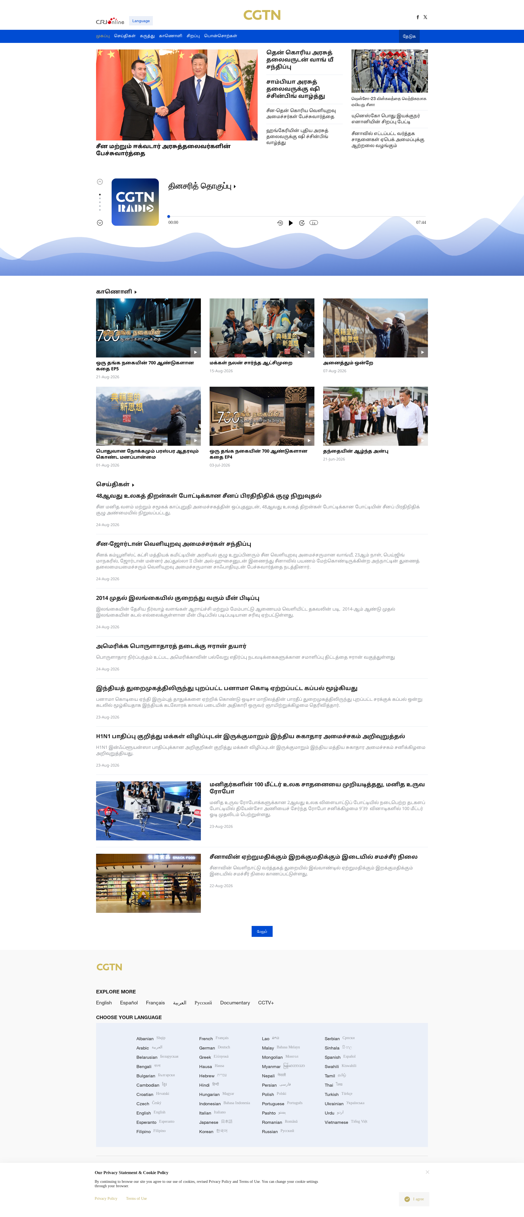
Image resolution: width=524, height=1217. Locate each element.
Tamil (335, 1075)
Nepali (274, 1075)
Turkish (338, 1094)
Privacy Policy (106, 1199)
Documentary (235, 1002)
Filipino (151, 1131)
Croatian (152, 1094)
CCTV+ (266, 1002)
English (104, 1002)
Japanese (216, 1122)
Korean (213, 1131)
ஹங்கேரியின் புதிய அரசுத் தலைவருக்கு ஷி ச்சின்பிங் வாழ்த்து (297, 137)
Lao (270, 1038)
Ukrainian (344, 1103)
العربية (179, 1002)
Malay (281, 1048)
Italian (212, 1113)
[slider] (168, 216)
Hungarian (216, 1094)
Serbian (340, 1038)
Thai (334, 1085)
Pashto (274, 1113)
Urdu (334, 1113)
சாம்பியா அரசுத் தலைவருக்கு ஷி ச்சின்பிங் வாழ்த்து (295, 89)
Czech (148, 1103)
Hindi (209, 1085)
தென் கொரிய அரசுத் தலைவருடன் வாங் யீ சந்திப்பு (300, 60)
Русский (203, 1002)
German (214, 1048)
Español (129, 1002)
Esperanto (155, 1122)
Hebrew (213, 1075)
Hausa (211, 1066)
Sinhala (338, 1048)
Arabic (149, 1048)
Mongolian (280, 1057)
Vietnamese (346, 1122)
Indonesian (224, 1103)
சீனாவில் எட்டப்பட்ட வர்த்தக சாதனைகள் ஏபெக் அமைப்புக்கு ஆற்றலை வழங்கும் (388, 140)
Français (155, 1002)
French (213, 1038)
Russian (278, 1131)
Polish (274, 1094)
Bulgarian (155, 1075)
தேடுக (409, 36)
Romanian (279, 1122)
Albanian (150, 1038)
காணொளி (114, 292)
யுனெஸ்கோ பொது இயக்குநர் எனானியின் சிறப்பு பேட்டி (386, 119)
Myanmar (283, 1066)
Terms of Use (136, 1199)
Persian (276, 1085)
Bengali (148, 1066)
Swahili (340, 1066)
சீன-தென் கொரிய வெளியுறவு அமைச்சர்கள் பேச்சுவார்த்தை (301, 114)
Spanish (340, 1057)
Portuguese (282, 1103)
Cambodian (151, 1085)
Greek (213, 1057)
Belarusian (157, 1057)
